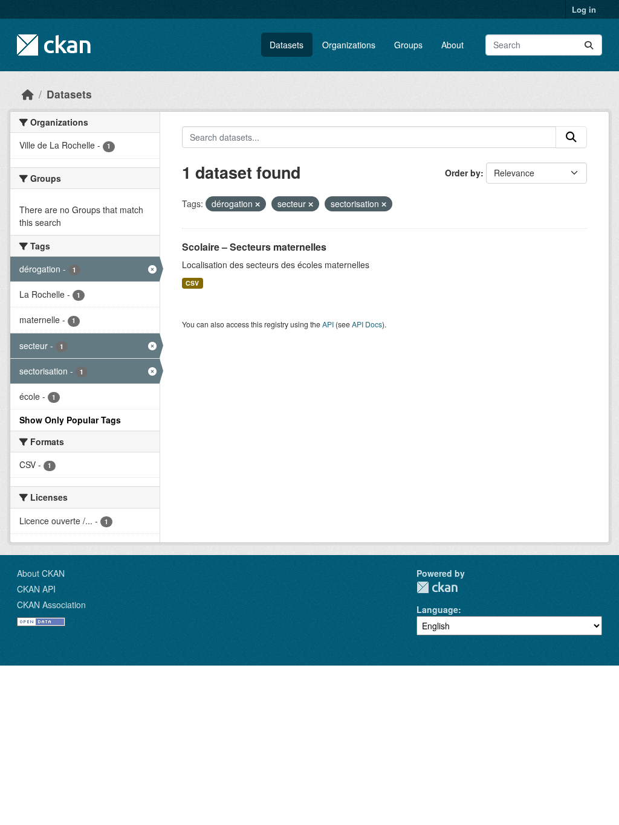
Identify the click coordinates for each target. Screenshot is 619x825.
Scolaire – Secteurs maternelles (254, 247)
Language (437, 609)
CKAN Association (51, 605)
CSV (192, 282)
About (452, 45)
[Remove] (257, 204)
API (328, 324)
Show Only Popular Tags (70, 420)
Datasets (286, 45)
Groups (408, 45)
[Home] (28, 93)
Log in (584, 9)
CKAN (437, 587)
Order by (463, 173)
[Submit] (589, 45)
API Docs (367, 324)
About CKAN (41, 573)
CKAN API (36, 589)
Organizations (348, 45)
